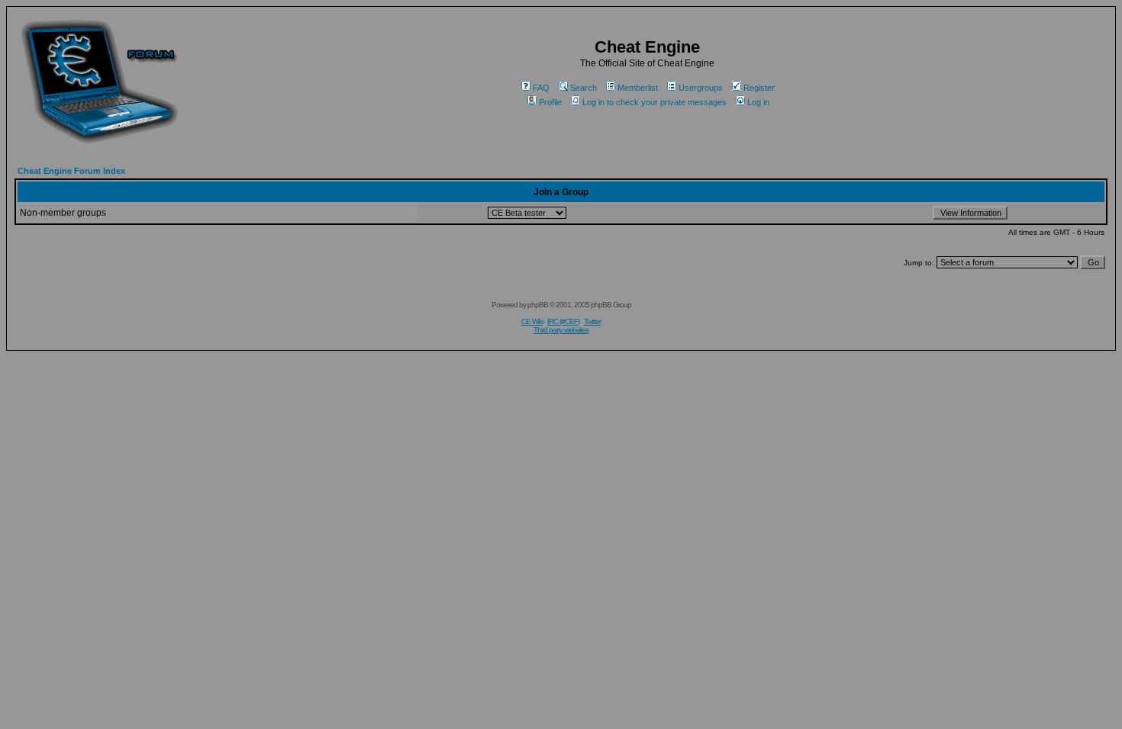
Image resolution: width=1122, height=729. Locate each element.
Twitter (592, 321)
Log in (758, 102)
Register (759, 87)
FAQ (541, 87)
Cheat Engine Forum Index (71, 170)
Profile (550, 102)
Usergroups (701, 87)
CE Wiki (532, 321)
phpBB (537, 304)
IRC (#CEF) (563, 321)
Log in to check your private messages (654, 102)
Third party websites (561, 330)
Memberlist (637, 87)
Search (583, 87)
